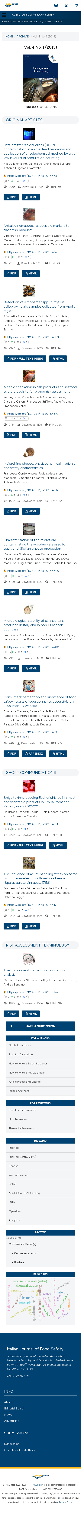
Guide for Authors (20, 1045)
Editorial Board (14, 1408)
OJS (30, 1369)
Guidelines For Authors (19, 1450)
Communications (25, 1253)
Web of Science (18, 1175)
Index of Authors (19, 1090)
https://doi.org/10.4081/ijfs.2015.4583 (33, 337)
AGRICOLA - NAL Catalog (24, 1193)
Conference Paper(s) (22, 1244)
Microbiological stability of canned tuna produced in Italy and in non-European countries (34, 625)
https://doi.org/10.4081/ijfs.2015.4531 (32, 176)
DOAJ (12, 1184)
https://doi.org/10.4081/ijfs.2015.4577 (32, 413)
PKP (13, 1369)
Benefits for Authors (21, 1054)
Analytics (14, 1220)
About (8, 1402)
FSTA (12, 1202)
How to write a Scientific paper (28, 1063)
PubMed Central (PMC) (22, 1157)
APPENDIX (35, 753)
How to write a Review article (26, 1072)
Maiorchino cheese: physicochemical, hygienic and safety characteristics (39, 465)
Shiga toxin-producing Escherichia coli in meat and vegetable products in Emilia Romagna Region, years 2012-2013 (40, 801)
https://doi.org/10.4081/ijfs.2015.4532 (33, 490)
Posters (19, 1262)
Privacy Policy (65, 1502)
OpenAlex (15, 1211)
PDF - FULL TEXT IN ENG (26, 358)
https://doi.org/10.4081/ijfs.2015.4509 (33, 571)
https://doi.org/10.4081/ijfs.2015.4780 (33, 647)
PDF (13, 197)
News (8, 1414)
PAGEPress (18, 1365)
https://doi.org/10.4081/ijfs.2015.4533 (32, 732)
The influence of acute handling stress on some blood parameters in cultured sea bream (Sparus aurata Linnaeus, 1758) (40, 878)
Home (9, 36)
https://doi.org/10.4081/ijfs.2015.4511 (32, 824)
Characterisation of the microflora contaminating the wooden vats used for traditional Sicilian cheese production (35, 544)
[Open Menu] (4, 15)
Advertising (11, 1421)
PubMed (14, 1147)
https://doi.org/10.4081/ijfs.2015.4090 (33, 252)
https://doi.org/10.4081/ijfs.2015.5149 (32, 992)
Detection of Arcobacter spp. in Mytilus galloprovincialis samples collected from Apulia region (39, 306)
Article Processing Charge (24, 1081)
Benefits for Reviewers (22, 1110)
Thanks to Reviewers (21, 1128)
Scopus (13, 1166)
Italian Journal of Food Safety (32, 15)
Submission (12, 1444)
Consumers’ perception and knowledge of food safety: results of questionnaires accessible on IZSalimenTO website (40, 701)
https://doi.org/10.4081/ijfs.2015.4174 (32, 905)
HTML (32, 197)
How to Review (18, 1119)
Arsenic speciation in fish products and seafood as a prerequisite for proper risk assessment (40, 389)
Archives (23, 36)
